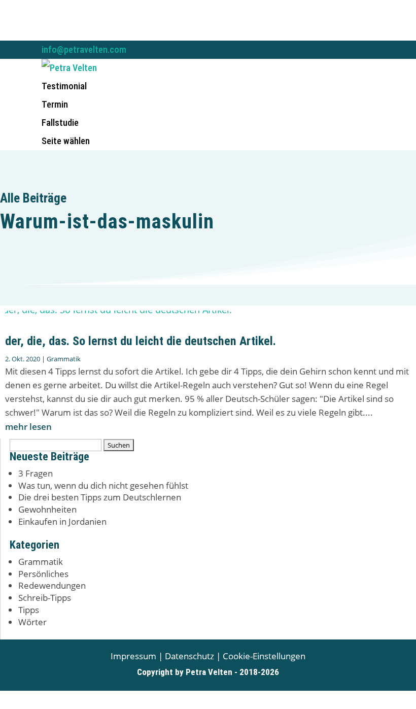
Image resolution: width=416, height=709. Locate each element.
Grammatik (64, 358)
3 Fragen (35, 473)
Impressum (133, 656)
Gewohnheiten (47, 509)
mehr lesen (28, 426)
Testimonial (64, 86)
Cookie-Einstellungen (264, 656)
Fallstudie (60, 122)
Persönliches (43, 574)
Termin (55, 104)
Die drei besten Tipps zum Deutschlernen (99, 497)
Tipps (28, 610)
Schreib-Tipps (44, 597)
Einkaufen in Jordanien (62, 521)
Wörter (32, 622)
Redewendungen (52, 585)
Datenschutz (189, 656)
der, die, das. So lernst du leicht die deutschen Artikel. (140, 341)
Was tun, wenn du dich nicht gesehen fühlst (103, 485)
